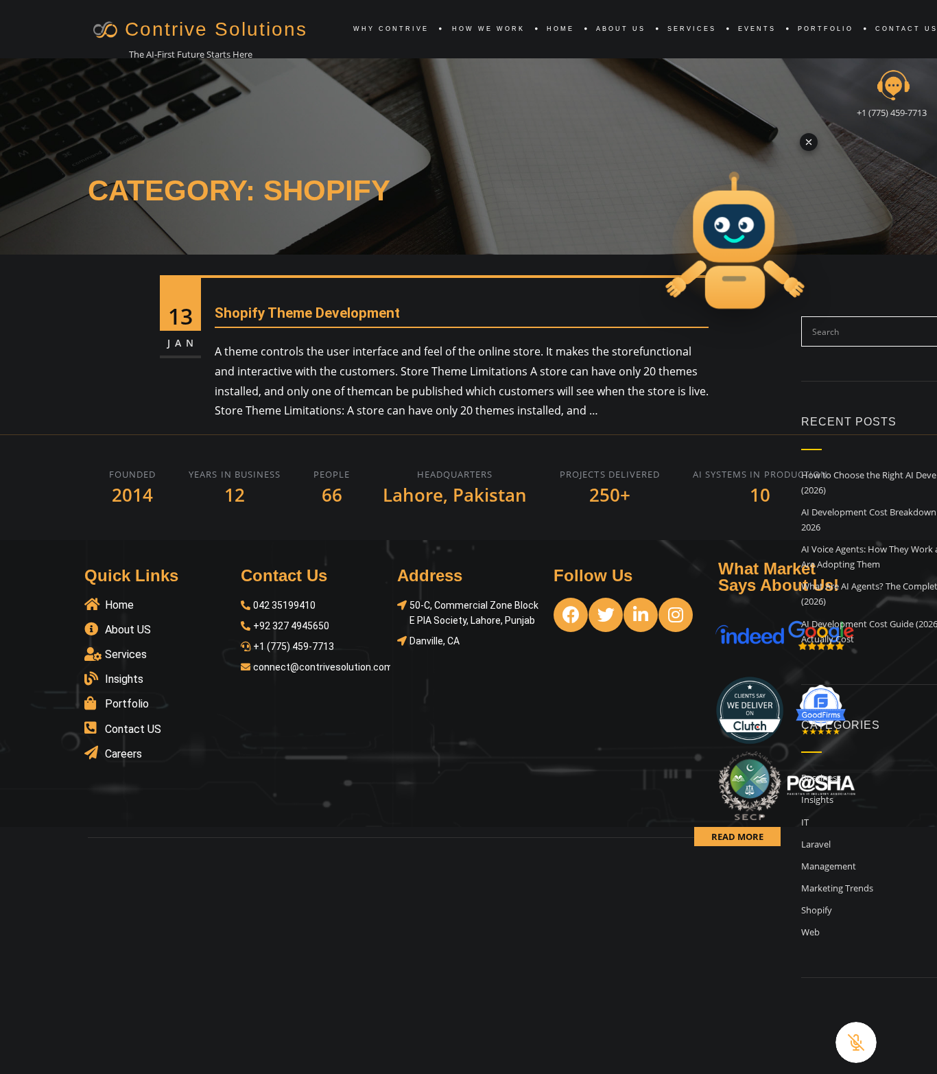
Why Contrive (391, 28)
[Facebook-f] (571, 615)
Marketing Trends (837, 888)
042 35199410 (284, 605)
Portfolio (825, 28)
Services (691, 28)
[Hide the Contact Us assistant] (809, 142)
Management (828, 866)
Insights (817, 799)
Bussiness (821, 777)
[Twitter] (606, 615)
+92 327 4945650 (291, 625)
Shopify (816, 910)
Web (810, 932)
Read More (737, 836)
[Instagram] (676, 615)
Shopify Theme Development (307, 313)
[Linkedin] (641, 615)
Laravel (816, 844)
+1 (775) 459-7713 (892, 112)
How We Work (488, 28)
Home (560, 28)
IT (805, 822)
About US (620, 28)
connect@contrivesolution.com (323, 667)
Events (757, 28)
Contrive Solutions (216, 29)
